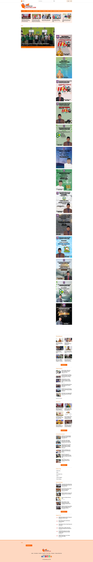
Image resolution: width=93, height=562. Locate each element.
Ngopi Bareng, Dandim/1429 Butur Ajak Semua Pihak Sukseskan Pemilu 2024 (67, 385)
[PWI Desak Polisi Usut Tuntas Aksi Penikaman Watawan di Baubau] (58, 494)
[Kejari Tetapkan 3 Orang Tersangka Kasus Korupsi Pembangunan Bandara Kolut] (58, 503)
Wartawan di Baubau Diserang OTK (66, 498)
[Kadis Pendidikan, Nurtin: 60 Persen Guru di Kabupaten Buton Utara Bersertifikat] (59, 422)
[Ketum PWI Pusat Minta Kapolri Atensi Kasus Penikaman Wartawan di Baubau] (58, 490)
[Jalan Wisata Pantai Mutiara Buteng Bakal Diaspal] (59, 340)
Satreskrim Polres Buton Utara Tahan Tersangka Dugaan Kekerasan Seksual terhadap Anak (64, 532)
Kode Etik (43, 553)
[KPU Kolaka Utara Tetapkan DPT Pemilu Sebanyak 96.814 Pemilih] (58, 394)
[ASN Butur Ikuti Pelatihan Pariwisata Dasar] (59, 348)
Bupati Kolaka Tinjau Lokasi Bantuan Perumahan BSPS (46, 20)
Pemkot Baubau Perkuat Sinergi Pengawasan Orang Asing (56, 20)
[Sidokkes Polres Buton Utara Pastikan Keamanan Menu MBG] (66, 16)
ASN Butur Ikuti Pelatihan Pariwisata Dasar (59, 352)
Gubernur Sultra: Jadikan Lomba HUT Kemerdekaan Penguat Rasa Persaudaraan (36, 20)
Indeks (32, 553)
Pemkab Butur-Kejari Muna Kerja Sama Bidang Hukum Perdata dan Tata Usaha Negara (67, 485)
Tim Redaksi (36, 553)
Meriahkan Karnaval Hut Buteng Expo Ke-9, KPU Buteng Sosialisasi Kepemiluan (67, 389)
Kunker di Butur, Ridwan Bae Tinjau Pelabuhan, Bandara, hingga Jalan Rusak (66, 371)
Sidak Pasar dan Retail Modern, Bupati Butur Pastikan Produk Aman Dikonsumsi (66, 437)
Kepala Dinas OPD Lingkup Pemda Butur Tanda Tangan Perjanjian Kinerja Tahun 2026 (66, 441)
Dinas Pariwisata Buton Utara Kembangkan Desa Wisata (68, 352)
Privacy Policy (48, 553)
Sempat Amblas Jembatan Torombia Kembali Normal (66, 460)
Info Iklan (40, 553)
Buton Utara (58, 470)
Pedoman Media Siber (58, 553)
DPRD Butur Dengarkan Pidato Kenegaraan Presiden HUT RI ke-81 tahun (26, 20)
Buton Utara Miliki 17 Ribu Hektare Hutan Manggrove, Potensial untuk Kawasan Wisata (59, 360)
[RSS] (51, 556)
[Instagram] (47, 556)
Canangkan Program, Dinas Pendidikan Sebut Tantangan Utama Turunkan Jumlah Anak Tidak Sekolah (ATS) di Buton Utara (59, 417)
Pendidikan (26, 45)
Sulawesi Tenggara (59, 477)
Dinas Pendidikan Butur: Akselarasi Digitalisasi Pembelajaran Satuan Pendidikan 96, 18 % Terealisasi (68, 417)
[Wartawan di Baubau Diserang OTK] (58, 499)
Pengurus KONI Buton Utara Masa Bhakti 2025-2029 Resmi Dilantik (66, 451)
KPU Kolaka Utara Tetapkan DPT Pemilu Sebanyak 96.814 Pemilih (67, 393)
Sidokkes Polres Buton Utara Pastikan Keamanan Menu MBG (66, 20)
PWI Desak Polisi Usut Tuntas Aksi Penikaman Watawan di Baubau (67, 493)
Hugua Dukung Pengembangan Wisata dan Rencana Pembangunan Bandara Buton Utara (68, 343)
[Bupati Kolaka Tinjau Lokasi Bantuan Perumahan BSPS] (46, 16)
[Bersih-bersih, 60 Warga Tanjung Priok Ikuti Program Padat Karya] (68, 356)
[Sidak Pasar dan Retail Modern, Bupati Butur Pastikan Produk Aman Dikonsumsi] (58, 437)
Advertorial (23, 45)
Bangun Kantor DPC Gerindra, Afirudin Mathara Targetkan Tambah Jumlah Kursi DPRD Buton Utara (66, 446)
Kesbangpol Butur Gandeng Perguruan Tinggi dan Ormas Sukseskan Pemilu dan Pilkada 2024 (66, 380)
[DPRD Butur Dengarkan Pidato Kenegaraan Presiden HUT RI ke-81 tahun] (26, 16)
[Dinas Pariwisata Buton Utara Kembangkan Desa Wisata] (68, 348)
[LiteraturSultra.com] (28, 6)
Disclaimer (52, 553)
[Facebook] (42, 556)
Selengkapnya (64, 364)
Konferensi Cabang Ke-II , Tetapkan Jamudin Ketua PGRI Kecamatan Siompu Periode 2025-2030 (67, 455)
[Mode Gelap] (71, 1)
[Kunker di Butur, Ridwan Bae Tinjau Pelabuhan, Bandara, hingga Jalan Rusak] (58, 372)
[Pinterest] (45, 556)
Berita (57, 475)
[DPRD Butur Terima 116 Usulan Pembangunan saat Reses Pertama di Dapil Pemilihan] (68, 422)
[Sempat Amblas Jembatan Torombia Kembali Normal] (58, 461)
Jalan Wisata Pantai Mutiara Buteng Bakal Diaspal (59, 343)
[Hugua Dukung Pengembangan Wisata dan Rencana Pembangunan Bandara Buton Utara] (68, 340)
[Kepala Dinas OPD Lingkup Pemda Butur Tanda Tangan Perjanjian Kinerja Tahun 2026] (58, 442)
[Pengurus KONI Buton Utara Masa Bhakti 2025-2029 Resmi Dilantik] (58, 451)
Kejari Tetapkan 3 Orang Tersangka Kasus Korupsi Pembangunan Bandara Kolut (66, 503)
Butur (57, 472)
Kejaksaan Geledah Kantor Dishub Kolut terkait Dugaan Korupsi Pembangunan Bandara (67, 507)
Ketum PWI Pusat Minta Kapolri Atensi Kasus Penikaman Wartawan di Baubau (66, 489)
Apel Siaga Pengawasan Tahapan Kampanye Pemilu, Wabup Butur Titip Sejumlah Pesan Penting (66, 375)
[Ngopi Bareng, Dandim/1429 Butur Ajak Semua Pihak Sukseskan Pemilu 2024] (58, 386)
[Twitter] (44, 556)
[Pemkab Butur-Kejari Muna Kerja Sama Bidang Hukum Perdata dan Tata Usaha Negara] (58, 485)
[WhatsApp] (49, 556)
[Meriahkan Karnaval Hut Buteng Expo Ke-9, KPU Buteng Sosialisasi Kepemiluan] (58, 390)
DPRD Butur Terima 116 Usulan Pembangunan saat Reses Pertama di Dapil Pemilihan (68, 426)
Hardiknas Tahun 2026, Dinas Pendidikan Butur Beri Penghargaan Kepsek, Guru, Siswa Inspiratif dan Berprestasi (68, 409)
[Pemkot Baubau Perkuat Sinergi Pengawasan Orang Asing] (56, 16)
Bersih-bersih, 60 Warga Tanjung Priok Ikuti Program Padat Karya (68, 360)
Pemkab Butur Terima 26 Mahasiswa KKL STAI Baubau (35, 43)
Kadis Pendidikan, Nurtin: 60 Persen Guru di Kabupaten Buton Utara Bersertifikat (59, 426)
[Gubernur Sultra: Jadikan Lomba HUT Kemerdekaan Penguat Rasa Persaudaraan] (36, 16)
